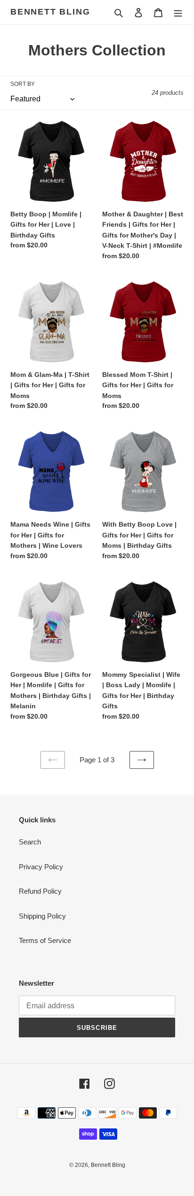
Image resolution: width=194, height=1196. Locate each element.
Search (30, 842)
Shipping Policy (42, 916)
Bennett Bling (50, 11)
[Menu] (178, 12)
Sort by (22, 84)
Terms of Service (45, 940)
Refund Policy (40, 891)
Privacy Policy (41, 867)
